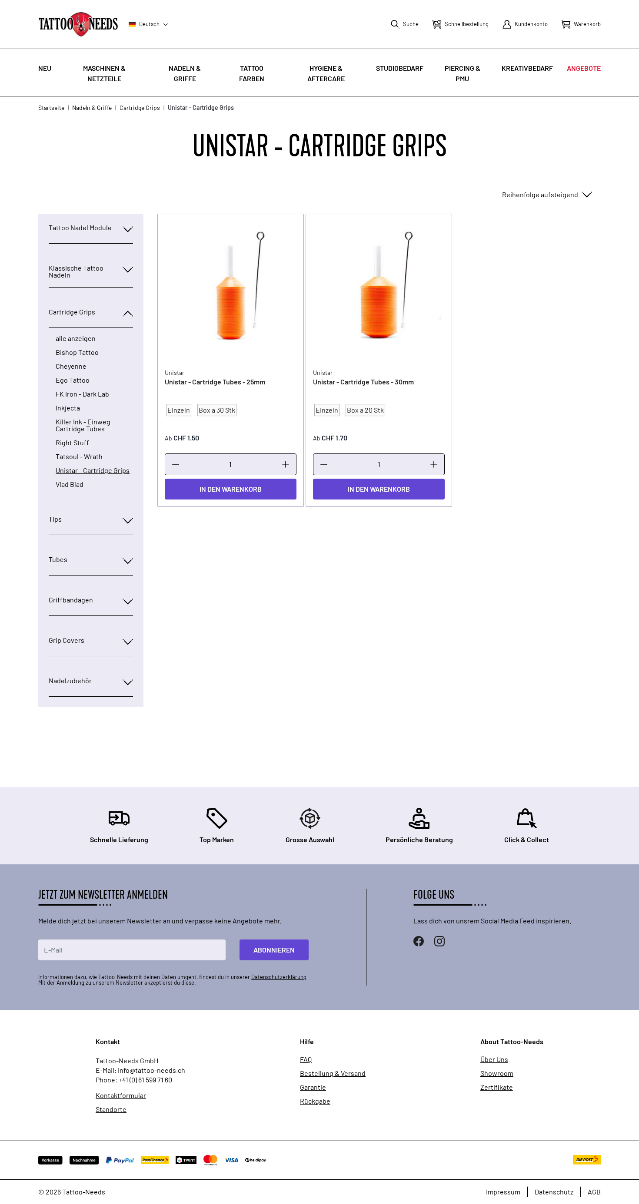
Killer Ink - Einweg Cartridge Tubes (83, 425)
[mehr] (285, 464)
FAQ (306, 1059)
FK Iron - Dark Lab (82, 393)
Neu (44, 68)
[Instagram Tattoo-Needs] (439, 941)
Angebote (584, 68)
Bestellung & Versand (333, 1073)
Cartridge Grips (140, 107)
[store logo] (78, 24)
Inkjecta (68, 407)
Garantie (313, 1087)
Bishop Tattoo (77, 352)
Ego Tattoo (73, 380)
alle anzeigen (76, 338)
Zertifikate (496, 1087)
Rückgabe (315, 1101)
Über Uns (494, 1059)
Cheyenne (71, 366)
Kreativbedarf (527, 68)
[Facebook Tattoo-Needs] (418, 941)
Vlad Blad (69, 484)
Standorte (111, 1109)
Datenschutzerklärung (278, 976)
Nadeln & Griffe (92, 107)
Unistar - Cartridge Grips (93, 470)
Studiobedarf (399, 68)
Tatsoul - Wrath (79, 456)
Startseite (51, 107)
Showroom (496, 1073)
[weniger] (175, 464)
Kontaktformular (121, 1095)
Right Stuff (72, 442)
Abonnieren (274, 950)
